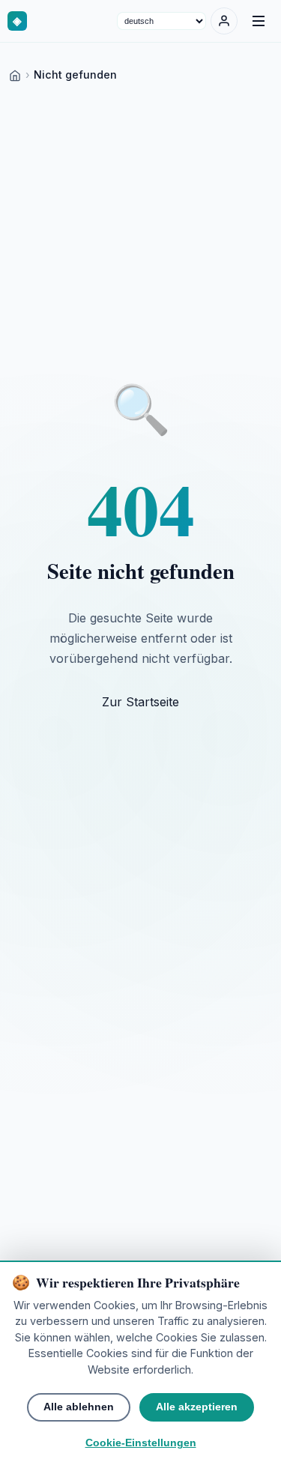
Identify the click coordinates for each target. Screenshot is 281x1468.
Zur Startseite (140, 701)
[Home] (15, 74)
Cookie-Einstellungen (140, 1443)
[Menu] (259, 21)
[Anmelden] (224, 20)
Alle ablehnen (78, 1407)
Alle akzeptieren (197, 1407)
